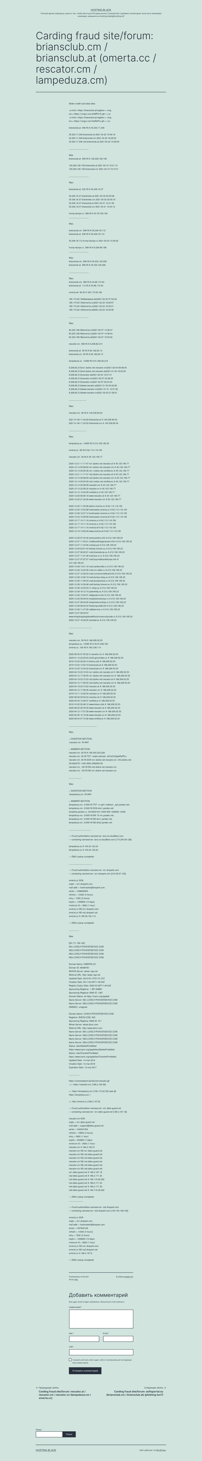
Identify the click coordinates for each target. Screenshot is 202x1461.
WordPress (161, 1450)
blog (76, 1279)
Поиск (39, 1430)
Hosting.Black (101, 9)
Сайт (71, 1346)
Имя (71, 1333)
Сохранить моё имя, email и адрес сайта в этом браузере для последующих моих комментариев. (102, 1361)
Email (106, 1333)
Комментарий (75, 1307)
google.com (128, 1276)
